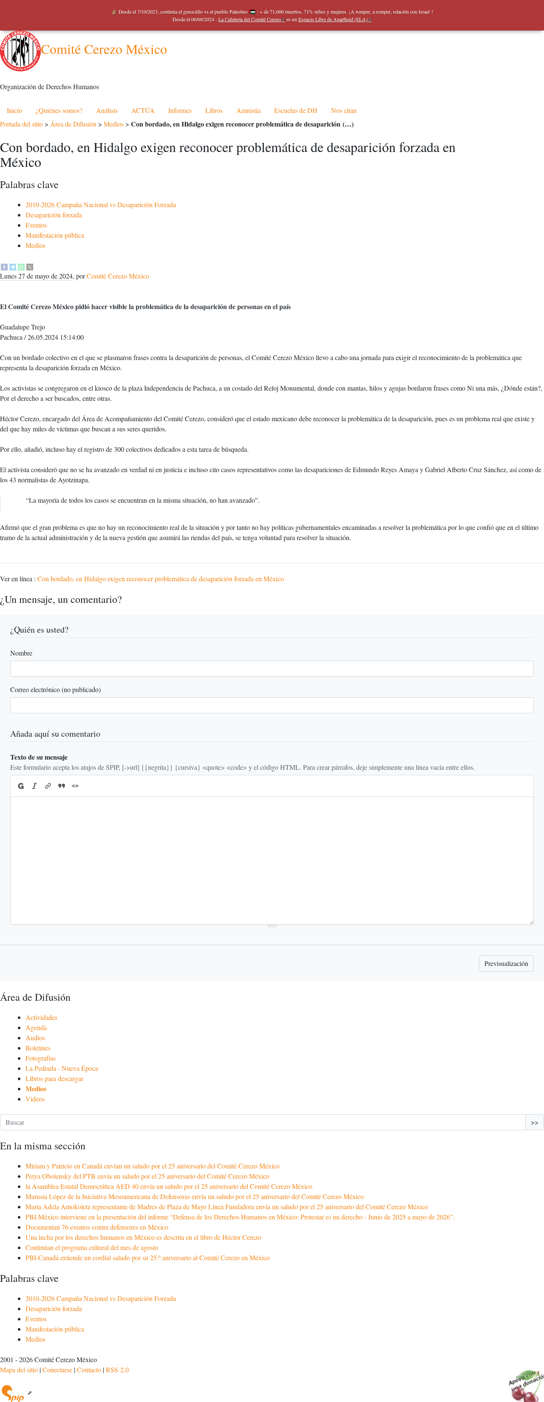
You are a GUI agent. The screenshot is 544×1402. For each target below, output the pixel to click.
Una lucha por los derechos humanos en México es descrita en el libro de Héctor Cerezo (143, 1237)
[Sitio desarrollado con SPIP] (16, 1392)
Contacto (89, 1369)
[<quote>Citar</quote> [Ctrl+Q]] (61, 786)
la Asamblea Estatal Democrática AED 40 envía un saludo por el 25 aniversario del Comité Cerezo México (169, 1186)
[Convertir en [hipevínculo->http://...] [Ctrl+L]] (48, 786)
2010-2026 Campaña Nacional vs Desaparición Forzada (101, 204)
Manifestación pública (55, 235)
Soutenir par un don (523, 1381)
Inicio (14, 110)
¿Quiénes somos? (59, 110)
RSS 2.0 (117, 1369)
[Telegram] (12, 265)
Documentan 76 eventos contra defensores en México (97, 1226)
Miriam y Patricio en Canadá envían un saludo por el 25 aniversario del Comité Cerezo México (153, 1165)
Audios (35, 1037)
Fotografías (41, 1057)
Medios (114, 123)
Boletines (38, 1047)
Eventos (36, 224)
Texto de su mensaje (39, 757)
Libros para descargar (54, 1078)
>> (534, 1122)
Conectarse (57, 1369)
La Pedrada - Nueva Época (62, 1068)
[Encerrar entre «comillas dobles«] (75, 786)
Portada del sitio (21, 123)
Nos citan (344, 110)
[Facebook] (4, 265)
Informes (180, 110)
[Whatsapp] (21, 265)
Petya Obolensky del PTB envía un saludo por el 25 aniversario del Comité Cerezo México (147, 1175)
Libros (214, 110)
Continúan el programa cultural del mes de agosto (92, 1247)
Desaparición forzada (54, 214)
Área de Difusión (73, 123)
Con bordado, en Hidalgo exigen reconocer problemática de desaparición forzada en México (160, 578)
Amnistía (248, 110)
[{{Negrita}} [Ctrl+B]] (20, 786)
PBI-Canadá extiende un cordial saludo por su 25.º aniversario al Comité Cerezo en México (148, 1257)
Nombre (21, 652)
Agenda (36, 1027)
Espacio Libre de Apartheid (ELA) (333, 19)
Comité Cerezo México (104, 48)
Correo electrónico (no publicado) (55, 689)
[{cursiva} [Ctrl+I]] (34, 786)
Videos (35, 1098)
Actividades (41, 1017)
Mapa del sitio (19, 1369)
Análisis (107, 110)
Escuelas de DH (295, 110)
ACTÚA (143, 110)
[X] (29, 265)
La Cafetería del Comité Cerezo (249, 19)
